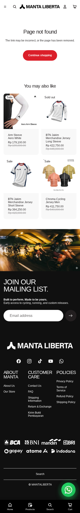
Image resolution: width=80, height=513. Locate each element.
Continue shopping (40, 55)
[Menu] (5, 7)
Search (40, 474)
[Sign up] (70, 315)
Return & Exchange (40, 406)
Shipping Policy (65, 402)
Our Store (9, 391)
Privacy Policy (64, 381)
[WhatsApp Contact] (68, 490)
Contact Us (34, 385)
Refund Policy (64, 396)
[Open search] (15, 7)
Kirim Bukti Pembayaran (36, 414)
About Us (9, 385)
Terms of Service (61, 389)
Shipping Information (35, 399)
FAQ (30, 391)
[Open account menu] (65, 7)
